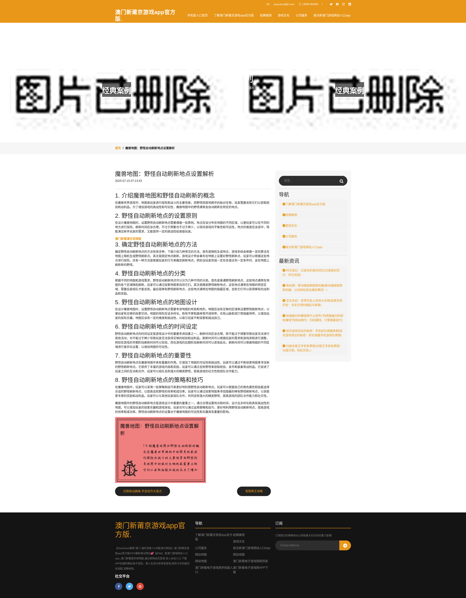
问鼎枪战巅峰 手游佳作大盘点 (142, 491)
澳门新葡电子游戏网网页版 (250, 561)
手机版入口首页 (197, 15)
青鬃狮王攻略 (254, 491)
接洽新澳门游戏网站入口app (331, 15)
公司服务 (301, 15)
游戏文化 (283, 15)
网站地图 (201, 554)
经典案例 (266, 15)
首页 (118, 148)
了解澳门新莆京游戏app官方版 (234, 15)
